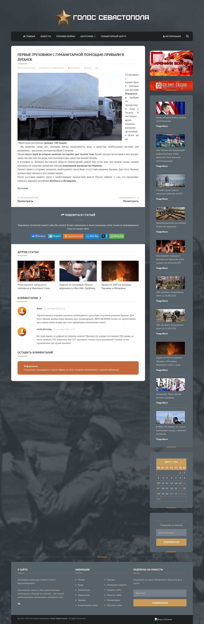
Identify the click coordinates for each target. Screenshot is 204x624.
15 (180, 483)
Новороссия (58, 68)
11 (163, 483)
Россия (81, 579)
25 (163, 493)
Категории (87, 36)
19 (167, 488)
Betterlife (74, 68)
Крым (80, 584)
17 (158, 488)
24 (158, 493)
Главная (30, 36)
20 (171, 488)
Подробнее (162, 126)
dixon (39, 308)
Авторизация (173, 36)
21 (176, 488)
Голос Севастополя (58, 618)
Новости (45, 36)
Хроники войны (65, 36)
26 (167, 493)
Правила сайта (114, 589)
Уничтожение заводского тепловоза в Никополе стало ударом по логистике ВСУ (34, 288)
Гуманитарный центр (113, 36)
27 (171, 493)
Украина (82, 600)
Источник (23, 188)
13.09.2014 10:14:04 (27, 68)
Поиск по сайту (114, 595)
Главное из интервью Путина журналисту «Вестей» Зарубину (77, 286)
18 (163, 488)
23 (184, 488)
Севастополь (84, 589)
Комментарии (113, 600)
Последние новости (116, 584)
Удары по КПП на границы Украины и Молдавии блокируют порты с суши (116, 288)
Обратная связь (114, 605)
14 (176, 483)
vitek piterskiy (44, 329)
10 (158, 483)
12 (167, 483)
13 (171, 483)
